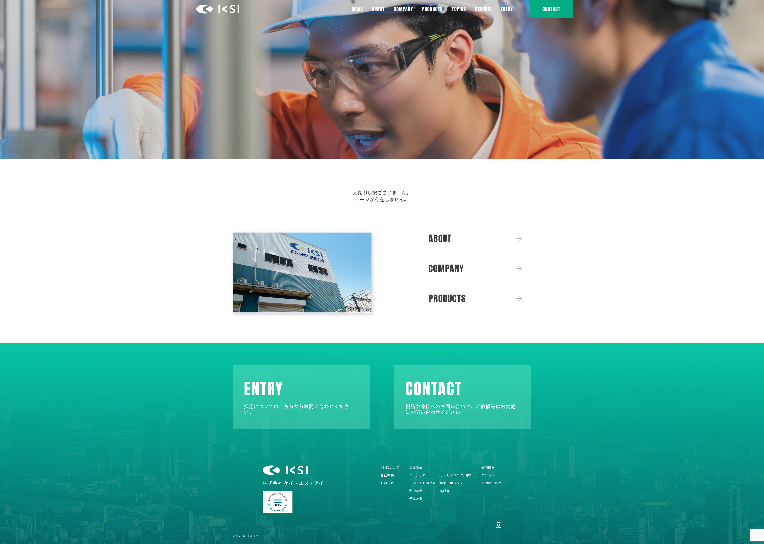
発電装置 (416, 498)
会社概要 (387, 475)
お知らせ (387, 483)
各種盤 (445, 491)
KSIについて (389, 467)
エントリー (489, 475)
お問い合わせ (491, 483)
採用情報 (488, 467)
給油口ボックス (451, 483)
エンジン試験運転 (422, 483)
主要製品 (416, 467)
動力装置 (416, 491)
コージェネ (417, 475)
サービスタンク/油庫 (455, 475)
